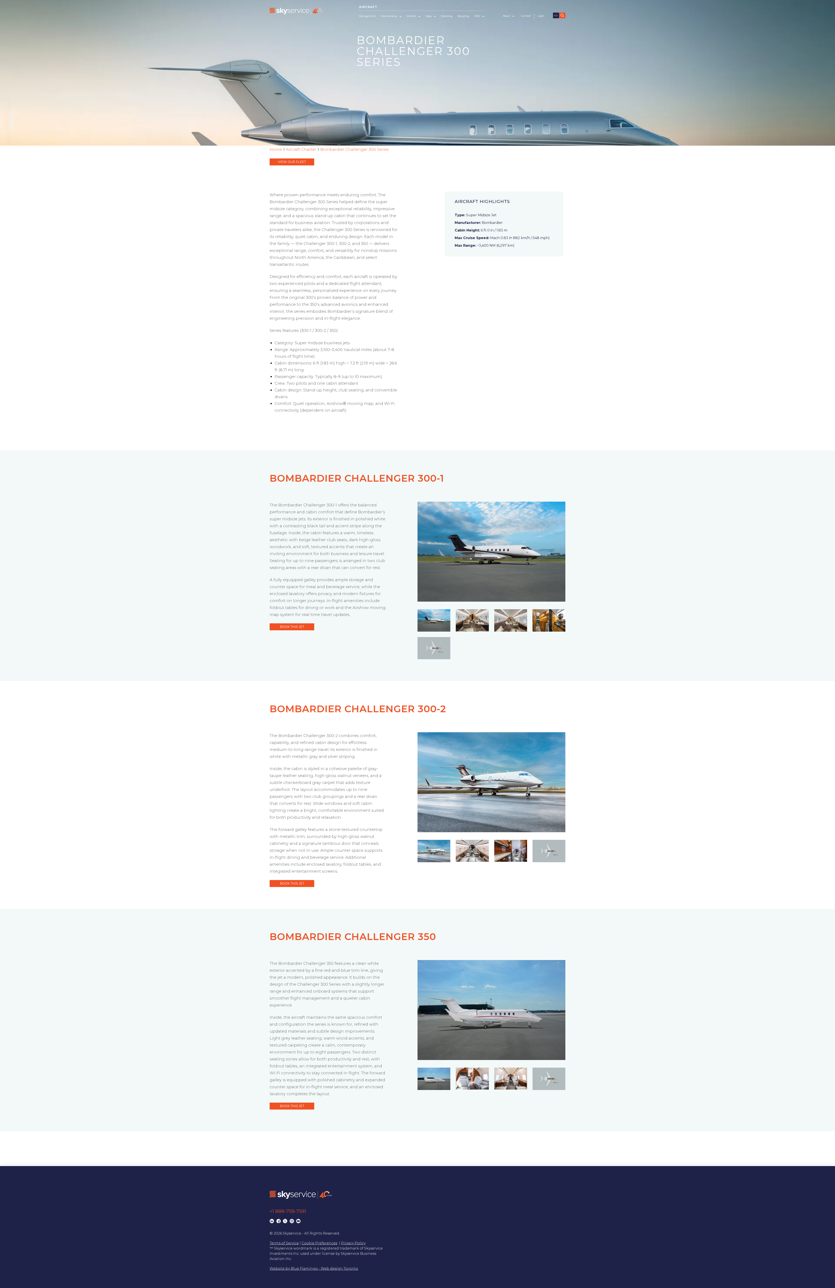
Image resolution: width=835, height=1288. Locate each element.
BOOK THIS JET (292, 627)
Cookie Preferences (319, 1243)
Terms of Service (284, 1243)
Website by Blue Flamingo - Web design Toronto (314, 1268)
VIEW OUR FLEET (292, 162)
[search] (562, 15)
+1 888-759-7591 (288, 1211)
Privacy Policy (353, 1243)
